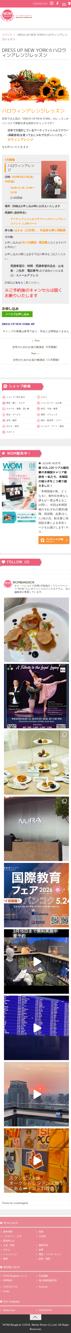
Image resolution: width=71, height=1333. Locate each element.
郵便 (5, 1258)
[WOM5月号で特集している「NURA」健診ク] (36, 829)
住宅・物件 (11, 420)
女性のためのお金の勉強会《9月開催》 (35, 347)
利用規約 (7, 1280)
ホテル (6, 1249)
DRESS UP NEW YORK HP (18, 324)
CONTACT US (40, 3)
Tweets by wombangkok (15, 1203)
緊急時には (9, 1240)
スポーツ (10, 432)
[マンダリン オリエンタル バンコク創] (36, 762)
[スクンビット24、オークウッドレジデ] (36, 1160)
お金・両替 (9, 1245)
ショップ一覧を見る (15, 397)
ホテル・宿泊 (12, 426)
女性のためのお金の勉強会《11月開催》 (37, 359)
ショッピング (10, 1254)
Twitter (6, 1291)
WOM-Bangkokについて (15, 1276)
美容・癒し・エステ (15, 403)
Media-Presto (9, 1310)
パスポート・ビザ (12, 1236)
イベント (7, 34)
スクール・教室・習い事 (17, 408)
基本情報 (7, 1231)
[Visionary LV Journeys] (36, 961)
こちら (17, 282)
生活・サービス (13, 414)
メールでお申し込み (17, 314)
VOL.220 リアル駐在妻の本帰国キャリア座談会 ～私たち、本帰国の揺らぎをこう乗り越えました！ (53, 477)
